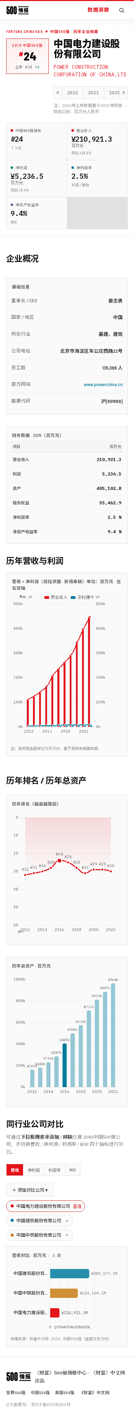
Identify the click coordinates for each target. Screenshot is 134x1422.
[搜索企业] (121, 10)
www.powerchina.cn (103, 384)
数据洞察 (98, 10)
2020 (114, 93)
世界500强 (16, 1392)
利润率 (54, 1170)
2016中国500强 (27, 45)
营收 (15, 1170)
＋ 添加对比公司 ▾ (30, 1190)
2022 (72, 93)
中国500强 (40, 1392)
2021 (93, 93)
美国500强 (65, 1392)
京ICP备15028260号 (51, 1404)
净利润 (33, 1170)
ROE (72, 1169)
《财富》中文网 (94, 1392)
